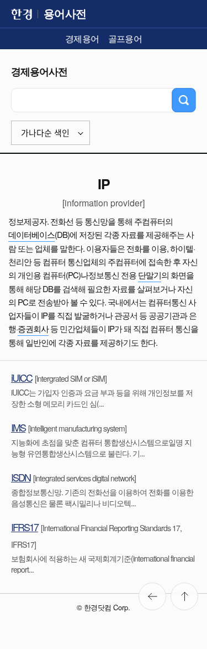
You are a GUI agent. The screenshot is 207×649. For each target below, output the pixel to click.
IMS (18, 427)
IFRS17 (24, 527)
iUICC (21, 377)
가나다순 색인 (45, 133)
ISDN (20, 477)
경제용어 (82, 38)
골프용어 (125, 38)
